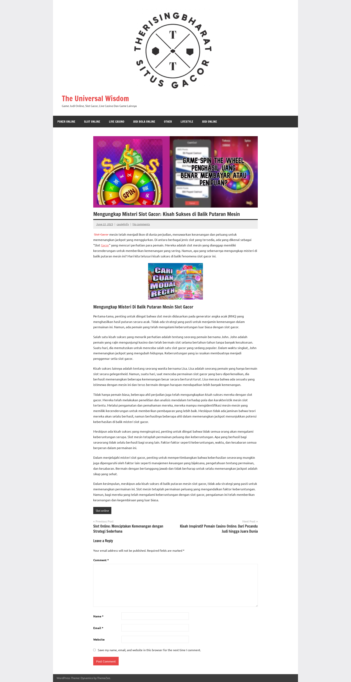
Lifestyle (187, 122)
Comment (101, 560)
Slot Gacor (101, 234)
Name (98, 616)
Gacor (105, 245)
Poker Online (66, 122)
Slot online (92, 122)
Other (168, 122)
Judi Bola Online (144, 122)
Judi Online (209, 122)
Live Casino (116, 122)
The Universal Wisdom (95, 98)
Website (99, 639)
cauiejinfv (123, 224)
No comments (141, 224)
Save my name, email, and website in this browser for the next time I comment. (149, 650)
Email (98, 628)
